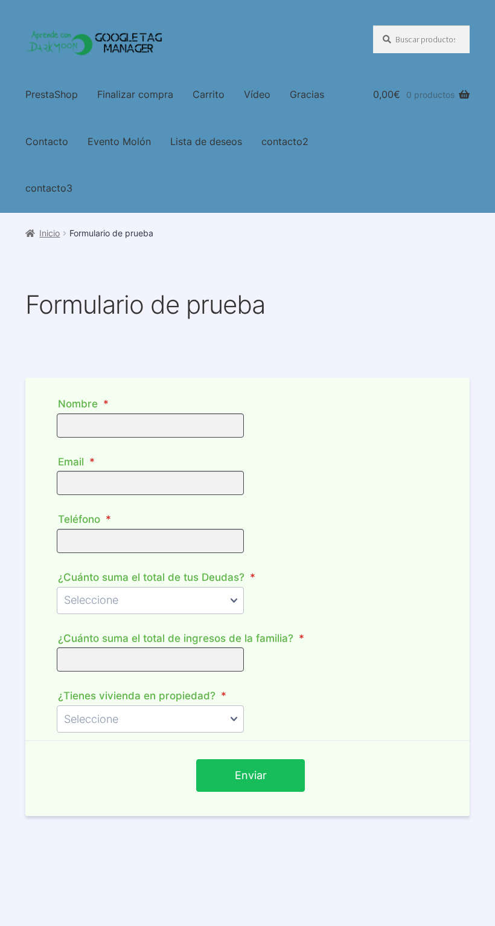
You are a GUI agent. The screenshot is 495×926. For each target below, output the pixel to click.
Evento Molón (119, 141)
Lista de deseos (206, 141)
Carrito (209, 94)
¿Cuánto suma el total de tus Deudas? (156, 577)
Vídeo (257, 94)
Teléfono (84, 519)
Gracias (307, 94)
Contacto (46, 141)
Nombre (83, 403)
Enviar (251, 775)
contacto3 (48, 188)
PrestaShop (51, 94)
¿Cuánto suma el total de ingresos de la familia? (181, 638)
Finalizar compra (135, 94)
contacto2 (284, 141)
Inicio (49, 233)
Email (76, 461)
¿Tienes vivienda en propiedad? (142, 695)
